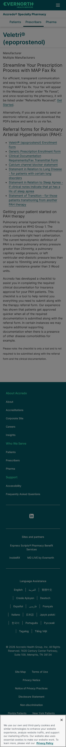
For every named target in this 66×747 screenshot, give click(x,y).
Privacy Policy (44, 743)
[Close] (62, 720)
